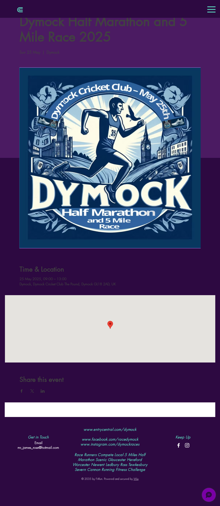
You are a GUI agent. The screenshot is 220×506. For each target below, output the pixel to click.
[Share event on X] (32, 391)
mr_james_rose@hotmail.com (38, 447)
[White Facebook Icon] (179, 445)
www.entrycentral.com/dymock (110, 429)
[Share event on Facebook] (22, 391)
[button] (211, 9)
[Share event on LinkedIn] (43, 391)
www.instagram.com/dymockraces (110, 444)
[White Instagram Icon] (187, 445)
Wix (136, 479)
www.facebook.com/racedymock (110, 439)
